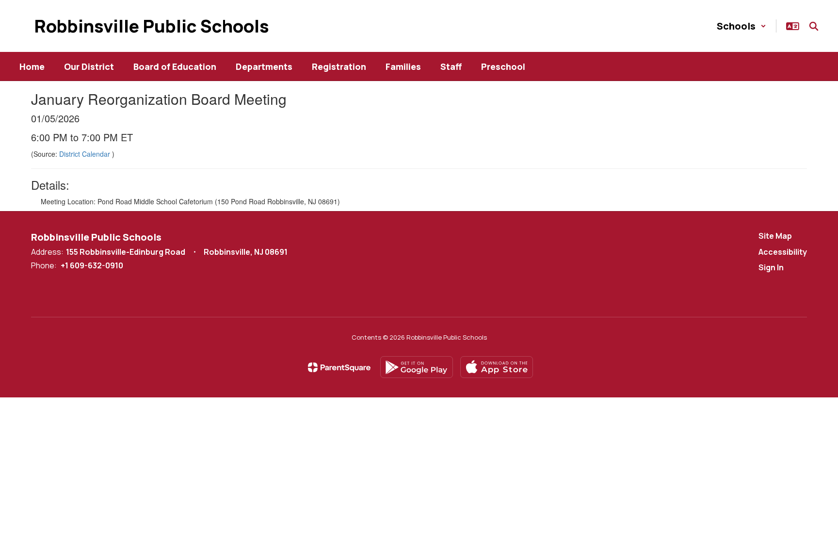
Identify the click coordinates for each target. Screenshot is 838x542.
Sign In (771, 267)
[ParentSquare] (339, 367)
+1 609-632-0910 (92, 265)
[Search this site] (814, 26)
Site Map (775, 235)
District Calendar (85, 154)
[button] (741, 26)
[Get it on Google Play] (416, 367)
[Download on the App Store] (496, 367)
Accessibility (782, 251)
